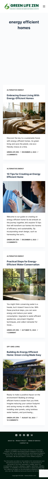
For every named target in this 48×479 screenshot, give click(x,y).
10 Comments (12, 420)
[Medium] (32, 435)
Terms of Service (34, 440)
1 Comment (11, 333)
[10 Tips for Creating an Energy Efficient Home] (24, 197)
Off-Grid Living (13, 347)
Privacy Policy (21, 440)
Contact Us (24, 443)
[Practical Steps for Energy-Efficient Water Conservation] (24, 284)
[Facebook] (24, 435)
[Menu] (44, 6)
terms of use (38, 471)
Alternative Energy (15, 90)
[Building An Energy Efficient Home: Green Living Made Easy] (24, 375)
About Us (11, 440)
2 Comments (12, 155)
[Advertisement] (24, 56)
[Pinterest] (20, 435)
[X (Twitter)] (28, 435)
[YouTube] (16, 435)
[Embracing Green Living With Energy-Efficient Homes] (24, 118)
